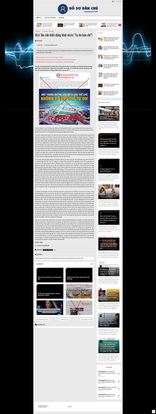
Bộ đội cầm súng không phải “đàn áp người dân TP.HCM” (49, 294)
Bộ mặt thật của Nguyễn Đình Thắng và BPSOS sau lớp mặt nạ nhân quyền (110, 66)
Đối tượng (61, 17)
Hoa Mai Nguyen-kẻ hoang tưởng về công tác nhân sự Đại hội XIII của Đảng (55, 62)
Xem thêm (113, 154)
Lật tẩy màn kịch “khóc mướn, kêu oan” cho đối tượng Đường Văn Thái (111, 48)
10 (101, 341)
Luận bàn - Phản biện (50, 17)
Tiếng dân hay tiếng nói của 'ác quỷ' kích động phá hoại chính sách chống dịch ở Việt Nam (79, 293)
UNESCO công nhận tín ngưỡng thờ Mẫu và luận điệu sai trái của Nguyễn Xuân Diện (111, 39)
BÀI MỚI (100, 33)
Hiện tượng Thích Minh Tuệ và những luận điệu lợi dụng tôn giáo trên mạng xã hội (91, 24)
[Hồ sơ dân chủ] (78, 14)
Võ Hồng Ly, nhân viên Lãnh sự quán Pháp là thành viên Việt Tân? (107, 272)
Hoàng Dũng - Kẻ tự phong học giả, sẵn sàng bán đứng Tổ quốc (108, 116)
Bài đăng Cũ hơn (87, 319)
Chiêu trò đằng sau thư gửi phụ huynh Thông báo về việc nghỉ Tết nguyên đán (55, 59)
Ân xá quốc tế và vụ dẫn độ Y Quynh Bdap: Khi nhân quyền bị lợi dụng (112, 25)
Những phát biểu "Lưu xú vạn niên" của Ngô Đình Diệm (49, 57)
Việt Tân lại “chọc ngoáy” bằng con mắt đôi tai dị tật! (69, 25)
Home (39, 17)
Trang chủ (37, 31)
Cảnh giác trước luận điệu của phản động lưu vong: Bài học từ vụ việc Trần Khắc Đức (111, 57)
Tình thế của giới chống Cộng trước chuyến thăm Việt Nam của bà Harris (49, 310)
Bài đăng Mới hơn (42, 319)
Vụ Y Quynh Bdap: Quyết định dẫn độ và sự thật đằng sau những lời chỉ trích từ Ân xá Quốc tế (47, 24)
